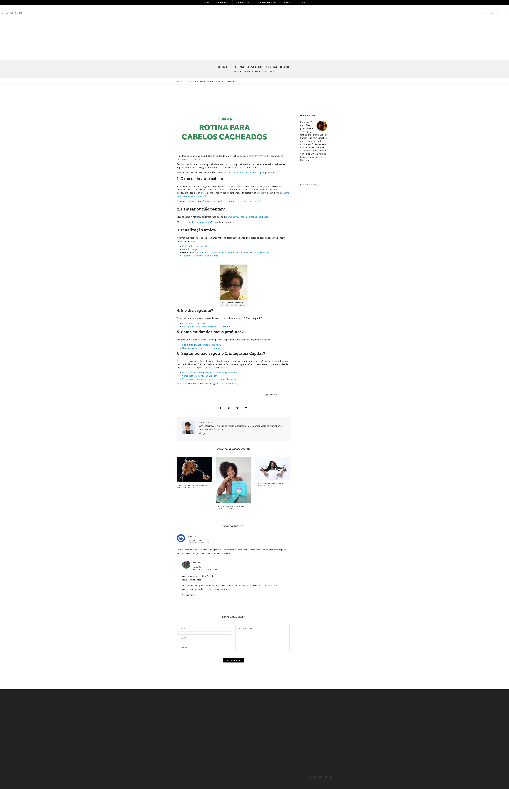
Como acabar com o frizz (194, 323)
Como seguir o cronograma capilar (199, 375)
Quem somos (222, 3)
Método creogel (190, 249)
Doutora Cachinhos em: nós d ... (231, 506)
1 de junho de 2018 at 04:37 (199, 543)
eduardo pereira (195, 541)
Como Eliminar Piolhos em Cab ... (192, 485)
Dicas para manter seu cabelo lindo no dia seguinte (207, 326)
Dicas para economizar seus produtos (201, 348)
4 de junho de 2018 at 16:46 (205, 569)
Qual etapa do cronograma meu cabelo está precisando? (210, 372)
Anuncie (286, 3)
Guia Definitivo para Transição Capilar (246, 172)
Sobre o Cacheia (244, 3)
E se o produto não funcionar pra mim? (201, 344)
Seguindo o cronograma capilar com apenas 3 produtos (210, 379)
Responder (192, 536)
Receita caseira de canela (258, 252)
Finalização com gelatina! (194, 246)
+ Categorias (267, 3)
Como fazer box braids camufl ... (271, 483)
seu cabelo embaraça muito (197, 222)
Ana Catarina (269, 71)
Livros (302, 3)
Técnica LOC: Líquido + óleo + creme (200, 255)
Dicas (236, 71)
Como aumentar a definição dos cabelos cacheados (218, 252)
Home (206, 3)
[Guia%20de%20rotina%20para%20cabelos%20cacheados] (220, 408)
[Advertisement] (254, 40)
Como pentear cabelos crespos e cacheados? (248, 216)
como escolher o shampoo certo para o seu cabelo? (235, 201)
